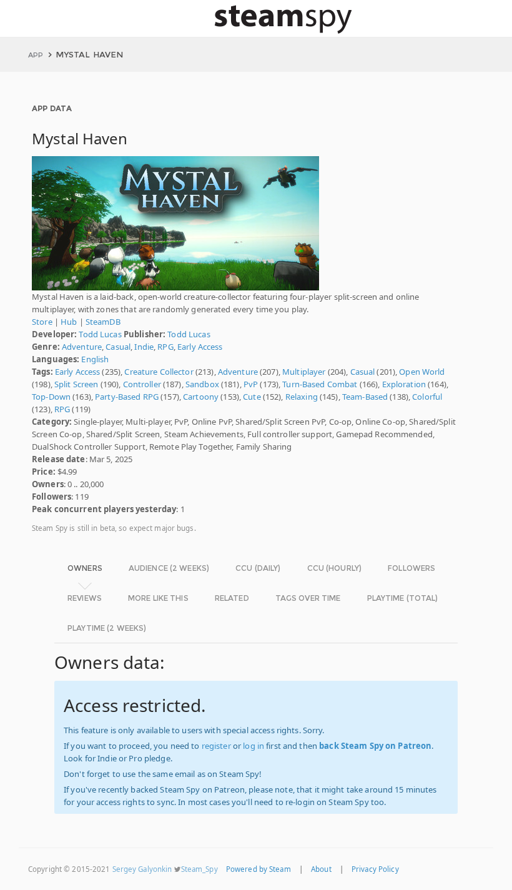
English (95, 359)
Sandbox (202, 384)
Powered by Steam (258, 869)
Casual (118, 346)
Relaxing (301, 396)
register (216, 745)
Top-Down (51, 396)
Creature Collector (158, 371)
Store (42, 321)
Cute (252, 396)
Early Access (200, 346)
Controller (142, 384)
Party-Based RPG (127, 396)
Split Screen (76, 384)
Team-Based (365, 396)
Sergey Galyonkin (142, 869)
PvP (251, 384)
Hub (69, 321)
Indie (144, 346)
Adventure (82, 346)
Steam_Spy (199, 869)
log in (253, 745)
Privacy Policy (375, 869)
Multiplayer (303, 371)
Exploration (404, 384)
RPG (165, 346)
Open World (422, 371)
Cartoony (201, 396)
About (321, 869)
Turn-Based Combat (319, 384)
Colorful (427, 396)
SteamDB (103, 321)
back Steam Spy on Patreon (375, 745)
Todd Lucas (100, 334)
